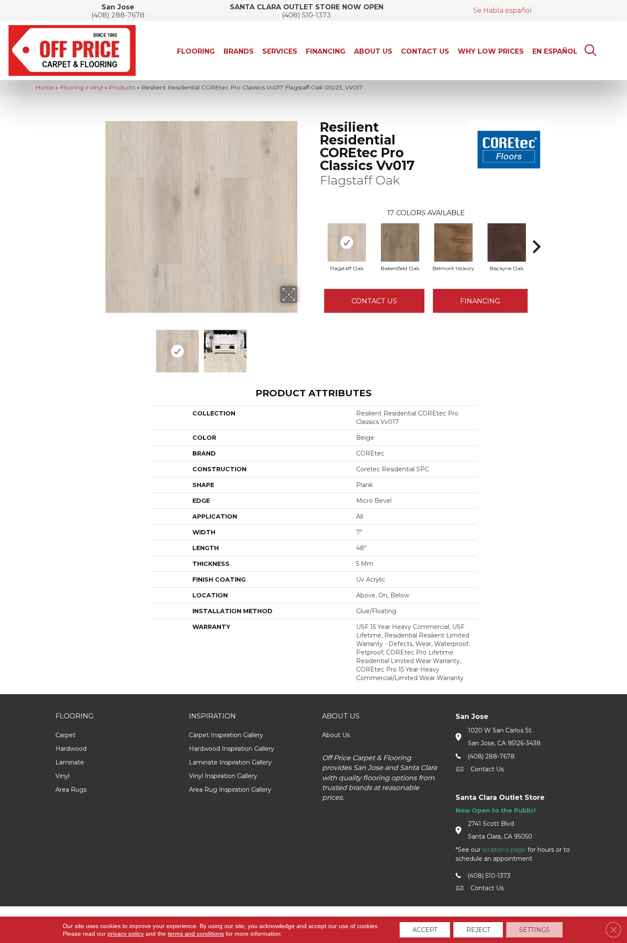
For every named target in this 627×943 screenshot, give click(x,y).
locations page (504, 850)
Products (122, 87)
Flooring (72, 87)
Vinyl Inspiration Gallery (223, 776)
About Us (336, 735)
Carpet (65, 735)
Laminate (69, 762)
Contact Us (374, 301)
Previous (99, 347)
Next (303, 347)
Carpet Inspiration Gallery (226, 735)
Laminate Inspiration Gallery (230, 762)
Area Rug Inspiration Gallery (230, 789)
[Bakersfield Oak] (400, 242)
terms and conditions (196, 933)
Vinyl (96, 87)
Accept (424, 930)
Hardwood (71, 749)
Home (44, 87)
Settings (534, 930)
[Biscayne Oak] (506, 242)
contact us (487, 769)
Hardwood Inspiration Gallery (231, 749)
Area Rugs (71, 789)
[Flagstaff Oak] (346, 242)
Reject (478, 930)
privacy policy (125, 933)
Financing (480, 301)
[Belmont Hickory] (453, 242)
